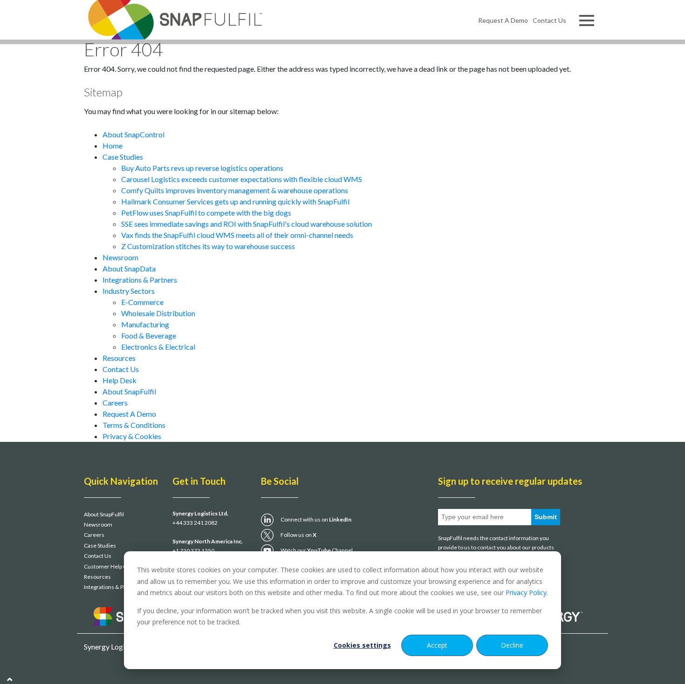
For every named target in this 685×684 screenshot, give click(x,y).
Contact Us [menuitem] (549, 20)
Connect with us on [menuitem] (316, 519)
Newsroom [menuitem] (98, 524)
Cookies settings (362, 645)
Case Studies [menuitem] (100, 545)
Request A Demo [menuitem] (503, 20)
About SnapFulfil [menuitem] (104, 514)
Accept (437, 645)
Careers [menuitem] (94, 534)
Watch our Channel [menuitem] (317, 550)
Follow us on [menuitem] (298, 534)
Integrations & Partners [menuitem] (113, 586)
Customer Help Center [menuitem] (112, 566)
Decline (512, 645)
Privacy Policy (526, 592)
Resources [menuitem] (97, 576)
